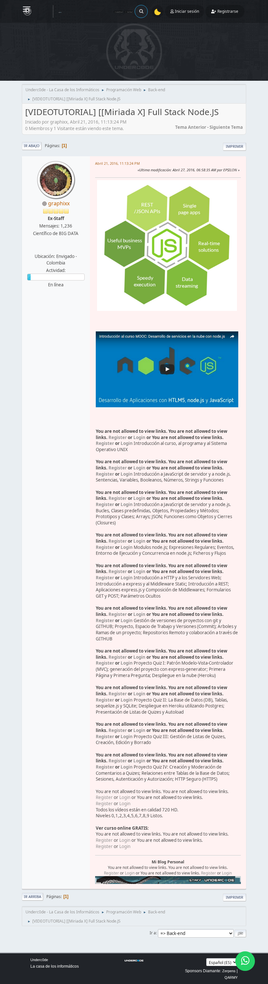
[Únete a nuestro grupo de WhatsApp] (245, 961)
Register (118, 437)
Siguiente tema (226, 127)
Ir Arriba (32, 896)
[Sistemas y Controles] (55, 248)
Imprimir (234, 146)
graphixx (59, 203)
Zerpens (229, 971)
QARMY (231, 977)
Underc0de (39, 960)
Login (139, 437)
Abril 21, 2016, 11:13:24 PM (117, 163)
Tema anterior (190, 127)
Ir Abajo (32, 145)
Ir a (153, 933)
